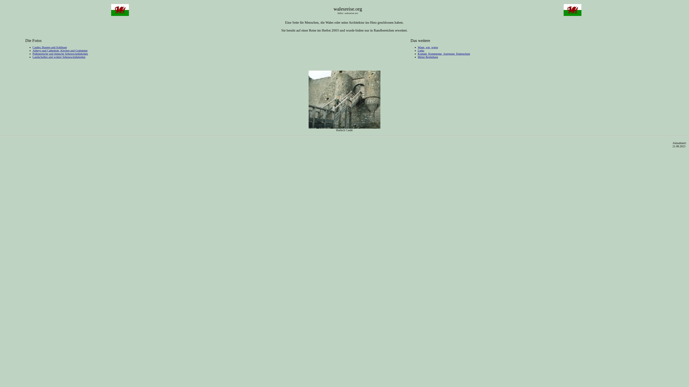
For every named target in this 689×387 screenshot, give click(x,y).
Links (421, 50)
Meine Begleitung (428, 57)
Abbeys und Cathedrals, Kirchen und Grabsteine (60, 50)
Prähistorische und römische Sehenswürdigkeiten (60, 53)
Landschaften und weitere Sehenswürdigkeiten (58, 57)
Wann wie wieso (428, 47)
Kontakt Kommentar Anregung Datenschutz (444, 53)
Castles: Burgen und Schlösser (49, 47)
